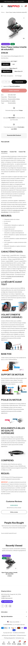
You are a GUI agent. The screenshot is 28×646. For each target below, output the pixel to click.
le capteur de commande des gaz (15, 276)
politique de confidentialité (9, 635)
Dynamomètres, (5, 101)
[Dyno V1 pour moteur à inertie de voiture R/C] (9, 562)
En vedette (12, 101)
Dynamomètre (12, 103)
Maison (3, 12)
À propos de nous (7, 632)
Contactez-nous (20, 638)
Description (4, 151)
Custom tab (13, 151)
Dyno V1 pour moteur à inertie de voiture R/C (9, 573)
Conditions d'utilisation (19, 632)
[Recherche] (22, 6)
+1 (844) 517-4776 (5, 596)
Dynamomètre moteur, (14, 99)
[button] (3, 1)
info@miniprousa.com (6, 598)
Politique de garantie (9, 638)
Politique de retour (21, 635)
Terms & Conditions (14, 86)
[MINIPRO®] (14, 6)
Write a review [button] (14, 512)
